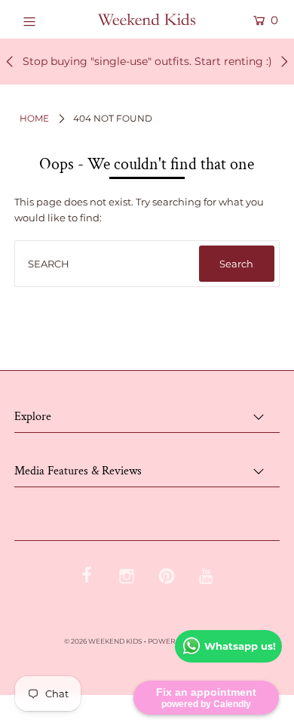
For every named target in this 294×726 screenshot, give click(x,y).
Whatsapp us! (240, 646)
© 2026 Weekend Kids (103, 641)
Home (34, 118)
